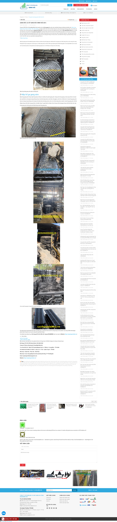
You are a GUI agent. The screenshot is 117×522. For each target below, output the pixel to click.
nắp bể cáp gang (42, 364)
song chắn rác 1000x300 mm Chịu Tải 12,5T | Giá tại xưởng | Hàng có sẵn (87, 297)
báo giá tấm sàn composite (58, 361)
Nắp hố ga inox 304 (85, 23)
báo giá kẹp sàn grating (29, 361)
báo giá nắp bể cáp (38, 361)
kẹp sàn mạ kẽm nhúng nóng (45, 362)
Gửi (22, 464)
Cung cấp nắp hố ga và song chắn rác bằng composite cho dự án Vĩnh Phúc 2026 (87, 347)
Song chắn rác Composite (86, 42)
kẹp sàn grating (29, 362)
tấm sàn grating (56, 365)
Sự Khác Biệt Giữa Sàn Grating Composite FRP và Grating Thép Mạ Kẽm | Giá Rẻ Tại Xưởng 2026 (88, 317)
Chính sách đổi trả (64, 501)
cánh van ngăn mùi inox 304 (87, 27)
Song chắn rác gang (85, 56)
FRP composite (84, 51)
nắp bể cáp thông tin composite (62, 364)
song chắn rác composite (37, 365)
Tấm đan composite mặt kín (87, 25)
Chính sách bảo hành (64, 502)
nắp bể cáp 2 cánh (67, 362)
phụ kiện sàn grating (27, 365)
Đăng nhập (89, 1)
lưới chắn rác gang (55, 362)
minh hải (61, 362)
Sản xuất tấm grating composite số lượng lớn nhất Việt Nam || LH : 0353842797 (87, 385)
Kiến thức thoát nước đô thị (87, 47)
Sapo (70, 518)
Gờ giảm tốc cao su (85, 35)
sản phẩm (82, 1)
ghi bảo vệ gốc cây (85, 30)
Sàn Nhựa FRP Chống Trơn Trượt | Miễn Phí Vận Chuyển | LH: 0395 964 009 (87, 262)
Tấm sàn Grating (35, 28)
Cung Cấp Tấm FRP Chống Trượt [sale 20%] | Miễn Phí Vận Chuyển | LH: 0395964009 (87, 141)
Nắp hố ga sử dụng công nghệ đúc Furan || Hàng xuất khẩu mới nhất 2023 (87, 114)
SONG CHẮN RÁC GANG (25, 339)
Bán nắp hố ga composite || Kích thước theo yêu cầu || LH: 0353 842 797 (87, 324)
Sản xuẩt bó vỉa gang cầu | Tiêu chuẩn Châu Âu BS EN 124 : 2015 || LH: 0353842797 (87, 155)
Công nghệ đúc (80, 9)
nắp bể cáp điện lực (35, 364)
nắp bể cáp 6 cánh (26, 364)
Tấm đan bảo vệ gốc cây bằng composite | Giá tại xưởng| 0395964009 (86, 169)
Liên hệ (95, 9)
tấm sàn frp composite (48, 365)
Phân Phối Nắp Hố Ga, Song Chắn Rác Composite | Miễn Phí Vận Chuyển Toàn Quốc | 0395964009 (87, 181)
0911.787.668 (93, 490)
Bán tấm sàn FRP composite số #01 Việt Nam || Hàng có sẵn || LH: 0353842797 (88, 392)
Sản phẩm (73, 9)
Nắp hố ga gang (84, 58)
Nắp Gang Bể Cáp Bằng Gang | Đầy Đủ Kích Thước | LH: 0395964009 (90, 406)
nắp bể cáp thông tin (51, 364)
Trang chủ (66, 9)
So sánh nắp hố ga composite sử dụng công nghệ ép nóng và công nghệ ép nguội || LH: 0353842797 (87, 121)
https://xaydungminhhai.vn (71, 334)
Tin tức (26, 17)
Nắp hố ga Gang (24, 38)
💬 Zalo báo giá (8, 521)
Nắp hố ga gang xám (30, 94)
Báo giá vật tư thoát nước (86, 49)
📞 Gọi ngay (2, 521)
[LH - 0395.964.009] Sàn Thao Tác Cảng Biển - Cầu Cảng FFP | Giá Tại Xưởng (87, 207)
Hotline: (81, 5)
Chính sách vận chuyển (65, 499)
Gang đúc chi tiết (84, 37)
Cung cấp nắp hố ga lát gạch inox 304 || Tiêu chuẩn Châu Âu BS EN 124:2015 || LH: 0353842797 (87, 128)
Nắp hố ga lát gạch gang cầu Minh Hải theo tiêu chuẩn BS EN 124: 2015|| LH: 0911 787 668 (87, 107)
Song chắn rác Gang (26, 28)
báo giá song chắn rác (47, 361)
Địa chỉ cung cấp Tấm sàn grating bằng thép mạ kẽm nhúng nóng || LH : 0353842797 (88, 304)
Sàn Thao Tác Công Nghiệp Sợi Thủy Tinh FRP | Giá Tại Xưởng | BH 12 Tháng (88, 188)
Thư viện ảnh (89, 9)
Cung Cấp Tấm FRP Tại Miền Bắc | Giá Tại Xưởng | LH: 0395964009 (32, 406)
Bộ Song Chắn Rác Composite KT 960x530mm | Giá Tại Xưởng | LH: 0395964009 (87, 162)
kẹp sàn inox (35, 362)
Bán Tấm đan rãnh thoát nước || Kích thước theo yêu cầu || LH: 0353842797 (88, 366)
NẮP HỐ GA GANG (24, 338)
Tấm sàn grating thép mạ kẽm (87, 54)
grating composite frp (69, 361)
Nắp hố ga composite (85, 44)
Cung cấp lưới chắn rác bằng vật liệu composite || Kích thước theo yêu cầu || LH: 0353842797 (88, 249)
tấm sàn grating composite (66, 365)
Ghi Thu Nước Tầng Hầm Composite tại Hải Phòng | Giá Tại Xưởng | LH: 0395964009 (88, 89)
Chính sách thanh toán (65, 497)
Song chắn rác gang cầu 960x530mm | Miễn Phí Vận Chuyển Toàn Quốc (87, 148)
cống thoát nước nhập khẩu (87, 32)
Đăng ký (95, 1)
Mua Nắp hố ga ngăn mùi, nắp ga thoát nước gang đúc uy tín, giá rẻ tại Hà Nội (88, 373)
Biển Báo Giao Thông (85, 39)
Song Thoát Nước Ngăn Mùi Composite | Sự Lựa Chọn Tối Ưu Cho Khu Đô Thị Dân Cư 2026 (87, 231)
